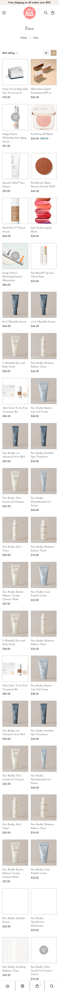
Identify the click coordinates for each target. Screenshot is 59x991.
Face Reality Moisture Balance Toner (42, 364)
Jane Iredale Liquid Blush (41, 229)
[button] (53, 13)
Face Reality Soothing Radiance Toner (14, 968)
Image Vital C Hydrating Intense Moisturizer (12, 276)
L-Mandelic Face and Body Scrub (13, 364)
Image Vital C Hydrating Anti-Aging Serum (14, 137)
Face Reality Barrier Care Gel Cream (41, 409)
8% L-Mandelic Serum (14, 321)
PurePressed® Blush (42, 134)
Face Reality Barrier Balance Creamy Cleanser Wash (12, 595)
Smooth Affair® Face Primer (13, 184)
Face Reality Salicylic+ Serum (14, 920)
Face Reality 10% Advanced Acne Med (13, 454)
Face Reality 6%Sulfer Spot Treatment (42, 454)
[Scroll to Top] (53, 973)
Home (24, 37)
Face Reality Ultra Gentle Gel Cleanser (13, 499)
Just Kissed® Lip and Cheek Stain (42, 274)
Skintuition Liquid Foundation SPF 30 (41, 90)
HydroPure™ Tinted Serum (13, 229)
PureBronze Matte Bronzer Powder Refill (43, 184)
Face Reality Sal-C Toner (12, 548)
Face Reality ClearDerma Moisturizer (37, 922)
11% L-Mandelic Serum (43, 321)
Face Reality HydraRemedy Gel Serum (41, 501)
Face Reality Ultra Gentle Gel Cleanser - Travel (42, 970)
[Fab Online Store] (29, 13)
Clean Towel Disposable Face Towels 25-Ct (15, 90)
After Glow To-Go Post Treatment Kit (15, 409)
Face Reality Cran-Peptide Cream (40, 593)
